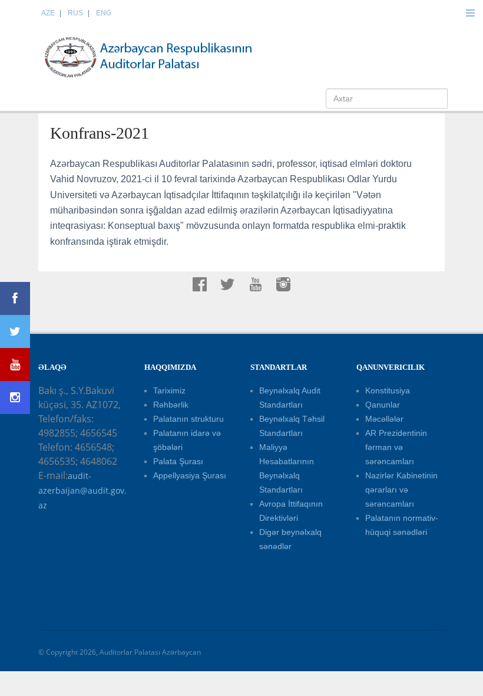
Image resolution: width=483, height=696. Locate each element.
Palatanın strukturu (188, 418)
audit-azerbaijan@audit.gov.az (82, 490)
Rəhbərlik (170, 404)
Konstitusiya (387, 390)
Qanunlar (382, 404)
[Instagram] (15, 397)
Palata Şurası (178, 461)
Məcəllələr (384, 418)
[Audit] (159, 56)
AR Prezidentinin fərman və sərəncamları (396, 447)
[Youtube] (15, 364)
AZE (48, 13)
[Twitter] (15, 331)
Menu (470, 13)
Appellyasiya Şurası (189, 475)
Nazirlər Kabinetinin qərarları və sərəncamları (401, 489)
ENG (103, 13)
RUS (75, 13)
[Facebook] (15, 298)
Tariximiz (169, 390)
